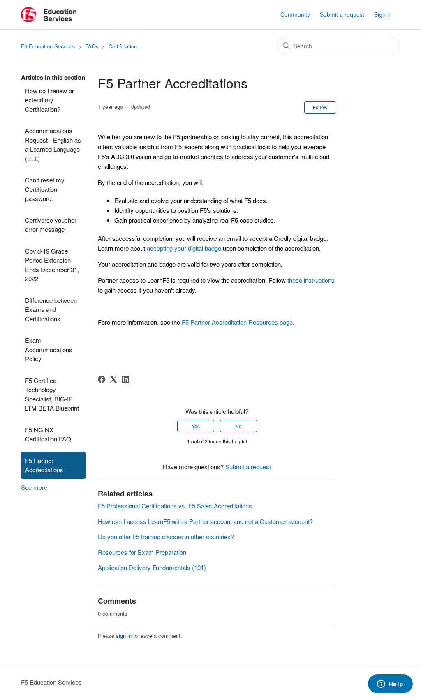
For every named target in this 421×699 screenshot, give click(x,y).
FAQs (92, 46)
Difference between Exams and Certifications (51, 309)
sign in (124, 635)
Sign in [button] (383, 14)
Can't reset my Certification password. (45, 189)
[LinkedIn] (125, 379)
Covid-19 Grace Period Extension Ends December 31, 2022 (52, 265)
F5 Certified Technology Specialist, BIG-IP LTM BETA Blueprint (52, 394)
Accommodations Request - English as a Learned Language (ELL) (53, 144)
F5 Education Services (48, 46)
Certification (123, 46)
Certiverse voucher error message (50, 225)
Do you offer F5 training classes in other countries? (166, 536)
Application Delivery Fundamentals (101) (152, 567)
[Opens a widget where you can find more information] (390, 684)
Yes (196, 425)
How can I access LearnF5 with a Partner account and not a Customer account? (205, 521)
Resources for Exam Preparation (142, 552)
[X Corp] (113, 379)
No (238, 425)
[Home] (48, 14)
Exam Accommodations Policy (48, 349)
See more (34, 487)
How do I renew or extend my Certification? (49, 99)
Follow (320, 107)
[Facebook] (101, 379)
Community (295, 14)
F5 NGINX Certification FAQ (48, 434)
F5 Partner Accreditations (44, 465)
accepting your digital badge (184, 248)
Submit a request (342, 14)
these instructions (311, 280)
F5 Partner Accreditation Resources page (237, 322)
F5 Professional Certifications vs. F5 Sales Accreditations (175, 505)
